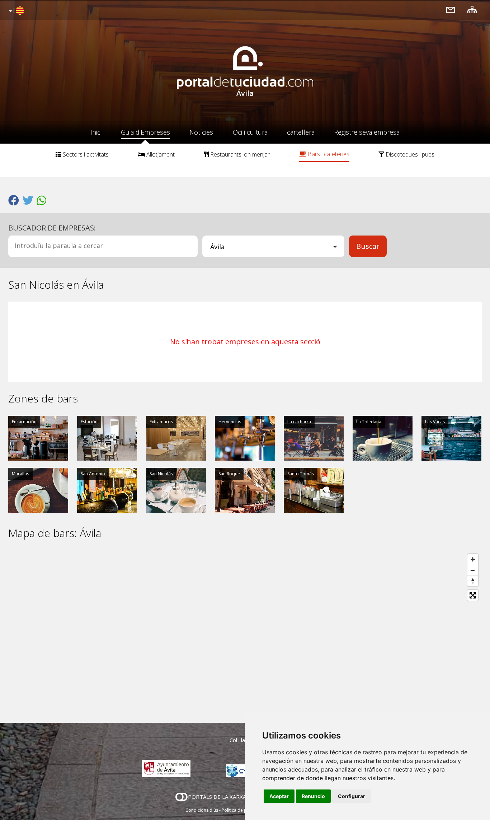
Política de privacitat (242, 810)
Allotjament (160, 154)
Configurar (351, 796)
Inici (96, 132)
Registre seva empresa (367, 132)
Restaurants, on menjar (239, 154)
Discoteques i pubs (409, 154)
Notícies (201, 132)
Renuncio (313, 796)
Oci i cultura (250, 132)
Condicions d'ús (201, 810)
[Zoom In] (472, 559)
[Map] (245, 631)
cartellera (301, 132)
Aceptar (279, 796)
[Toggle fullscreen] (472, 595)
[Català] (15, 11)
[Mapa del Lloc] (472, 9)
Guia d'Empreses (145, 132)
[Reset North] (472, 581)
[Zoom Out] (472, 570)
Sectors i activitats (85, 154)
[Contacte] (450, 9)
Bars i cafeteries (327, 154)
